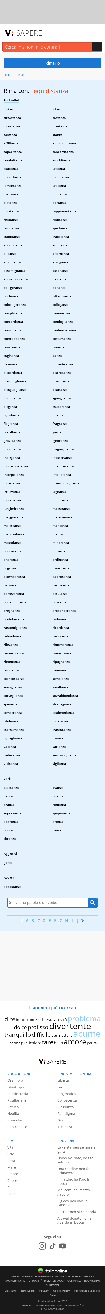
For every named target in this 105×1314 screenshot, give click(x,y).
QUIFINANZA (74, 1281)
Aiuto (53, 1295)
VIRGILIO (27, 1276)
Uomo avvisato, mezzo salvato (75, 1160)
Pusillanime (16, 1100)
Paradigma (66, 1113)
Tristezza (64, 1126)
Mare (11, 1167)
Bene (11, 1193)
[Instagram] (42, 1246)
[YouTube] (63, 1246)
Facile (62, 1087)
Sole (10, 1154)
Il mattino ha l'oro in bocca (73, 1181)
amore (75, 1041)
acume (87, 1033)
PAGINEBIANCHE (15, 1281)
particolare (31, 1042)
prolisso (38, 1027)
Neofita (13, 1113)
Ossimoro (15, 1080)
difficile (41, 1034)
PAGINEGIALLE (44, 1276)
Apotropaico (17, 1126)
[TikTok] (52, 1246)
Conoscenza (67, 1100)
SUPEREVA (52, 1285)
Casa (11, 1160)
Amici (11, 1187)
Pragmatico (66, 1093)
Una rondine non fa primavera (73, 1170)
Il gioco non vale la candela (72, 1203)
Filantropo (15, 1087)
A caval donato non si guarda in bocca (74, 1220)
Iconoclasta (16, 1120)
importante (26, 1019)
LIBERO (15, 1276)
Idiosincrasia (17, 1093)
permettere (62, 1035)
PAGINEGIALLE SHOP (68, 1276)
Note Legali (28, 1290)
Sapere (29, 33)
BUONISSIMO (92, 1281)
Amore (12, 1173)
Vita (10, 1147)
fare (47, 1042)
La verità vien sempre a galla (76, 1149)
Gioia (61, 1120)
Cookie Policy (61, 1290)
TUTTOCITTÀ (34, 1281)
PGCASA (89, 1276)
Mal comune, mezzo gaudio (73, 1192)
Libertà (63, 1080)
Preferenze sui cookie (87, 1290)
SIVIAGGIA (58, 1281)
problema (84, 1018)
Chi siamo (11, 1290)
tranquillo (17, 1034)
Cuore (12, 1180)
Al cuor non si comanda (76, 1211)
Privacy (44, 1290)
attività (60, 1019)
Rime (21, 75)
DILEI (47, 1281)
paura (92, 1042)
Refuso (13, 1107)
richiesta (45, 1019)
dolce (20, 1027)
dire (9, 1019)
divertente (70, 1026)
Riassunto (65, 1107)
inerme (14, 1042)
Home (8, 75)
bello (58, 1042)
